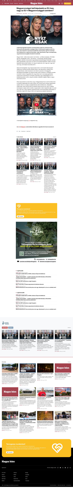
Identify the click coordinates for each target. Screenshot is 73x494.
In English (56, 0)
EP (17, 131)
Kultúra (42, 0)
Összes (54, 136)
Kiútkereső (60, 0)
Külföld (22, 0)
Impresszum (4, 467)
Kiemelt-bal (23, 131)
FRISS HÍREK (6, 3)
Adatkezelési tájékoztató (61, 485)
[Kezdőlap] (36, 3)
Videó (25, 0)
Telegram (23, 126)
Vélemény (15, 0)
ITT (29, 120)
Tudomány (49, 0)
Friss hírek (3, 472)
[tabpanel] (36, 342)
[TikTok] (9, 0)
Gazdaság (38, 0)
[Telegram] (7, 0)
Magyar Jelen (19, 13)
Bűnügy (35, 0)
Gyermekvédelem (30, 0)
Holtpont (15, 472)
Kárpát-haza (16, 478)
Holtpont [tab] (10, 327)
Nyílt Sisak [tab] (5, 327)
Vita (19, 131)
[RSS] (11, 0)
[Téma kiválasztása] (59, 3)
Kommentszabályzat (53, 485)
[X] (6, 0)
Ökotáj (52, 0)
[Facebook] (2, 0)
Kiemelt (11, 3)
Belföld (19, 0)
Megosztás (53, 13)
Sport (45, 0)
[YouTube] (4, 0)
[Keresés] (62, 3)
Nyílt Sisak (21, 3)
